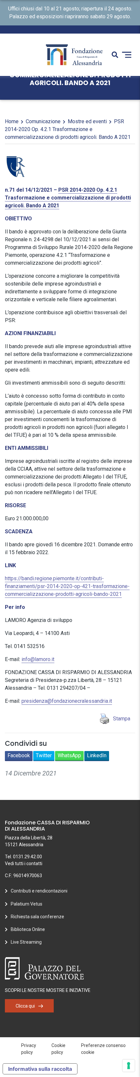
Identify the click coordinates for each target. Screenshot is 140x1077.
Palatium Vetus (26, 904)
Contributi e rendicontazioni (39, 890)
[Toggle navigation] (126, 55)
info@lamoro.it (37, 659)
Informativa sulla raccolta (40, 1069)
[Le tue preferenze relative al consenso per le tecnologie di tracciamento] (128, 1065)
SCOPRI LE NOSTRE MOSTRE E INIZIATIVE (48, 990)
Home (12, 121)
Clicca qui (25, 1006)
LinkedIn (96, 755)
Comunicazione (43, 121)
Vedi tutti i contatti (23, 863)
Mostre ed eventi (87, 121)
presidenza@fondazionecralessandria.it (66, 701)
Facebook (18, 755)
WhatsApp (69, 755)
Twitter (44, 755)
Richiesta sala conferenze (37, 916)
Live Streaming (26, 942)
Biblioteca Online (28, 929)
